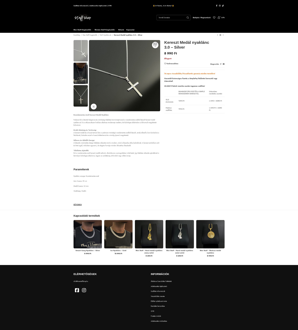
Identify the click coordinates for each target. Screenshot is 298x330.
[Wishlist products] (214, 17)
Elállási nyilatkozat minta (159, 301)
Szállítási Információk (81, 6)
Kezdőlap (77, 35)
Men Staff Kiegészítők (90, 35)
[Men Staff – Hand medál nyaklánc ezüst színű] (180, 234)
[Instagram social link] (219, 5)
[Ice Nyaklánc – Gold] (118, 234)
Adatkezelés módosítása (159, 321)
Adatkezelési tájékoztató (98, 6)
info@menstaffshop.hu (81, 281)
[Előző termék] (217, 35)
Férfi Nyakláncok (105, 35)
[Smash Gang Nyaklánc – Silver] (88, 234)
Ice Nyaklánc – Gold (118, 250)
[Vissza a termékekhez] (220, 35)
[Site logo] (83, 17)
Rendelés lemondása (158, 306)
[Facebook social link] (216, 5)
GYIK (110, 6)
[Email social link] (223, 64)
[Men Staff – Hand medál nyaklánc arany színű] (149, 234)
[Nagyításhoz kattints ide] (94, 106)
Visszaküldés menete (158, 296)
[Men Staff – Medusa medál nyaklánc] (210, 234)
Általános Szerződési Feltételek (161, 281)
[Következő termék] (223, 35)
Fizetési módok (156, 316)
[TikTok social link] (222, 5)
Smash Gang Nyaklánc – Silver (88, 250)
